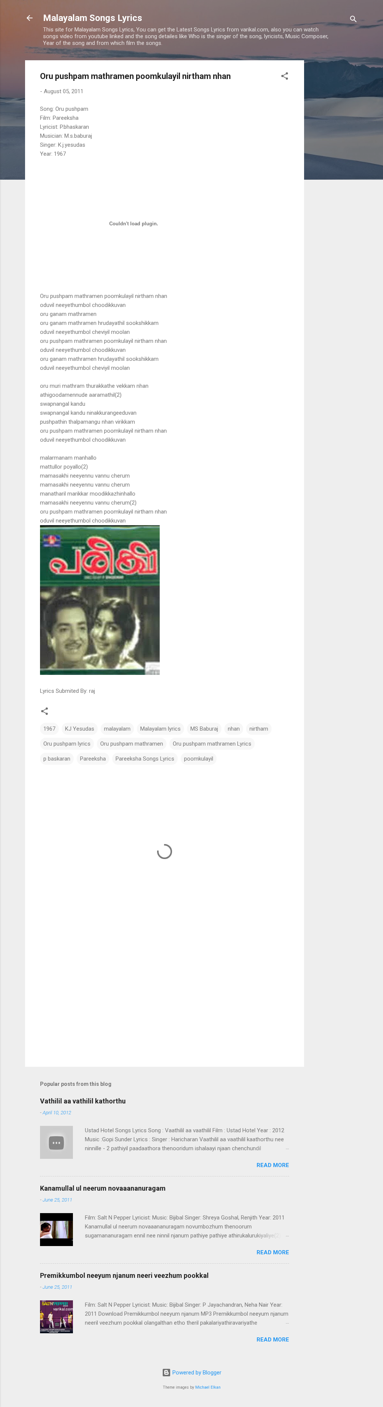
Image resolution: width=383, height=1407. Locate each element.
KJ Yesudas (79, 728)
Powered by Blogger (196, 1372)
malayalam (117, 728)
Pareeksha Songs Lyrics (145, 758)
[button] (284, 77)
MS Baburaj (204, 728)
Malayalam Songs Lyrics (92, 18)
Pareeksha (93, 758)
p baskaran (56, 758)
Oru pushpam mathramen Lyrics (212, 743)
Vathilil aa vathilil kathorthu (83, 1101)
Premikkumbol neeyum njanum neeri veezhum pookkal (124, 1275)
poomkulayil (198, 758)
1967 (49, 728)
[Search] (353, 20)
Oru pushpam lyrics (67, 743)
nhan (234, 728)
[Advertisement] (334, 172)
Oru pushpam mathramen (131, 743)
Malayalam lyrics (160, 728)
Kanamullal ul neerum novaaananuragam (103, 1188)
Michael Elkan (208, 1387)
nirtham (258, 728)
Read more (273, 1165)
